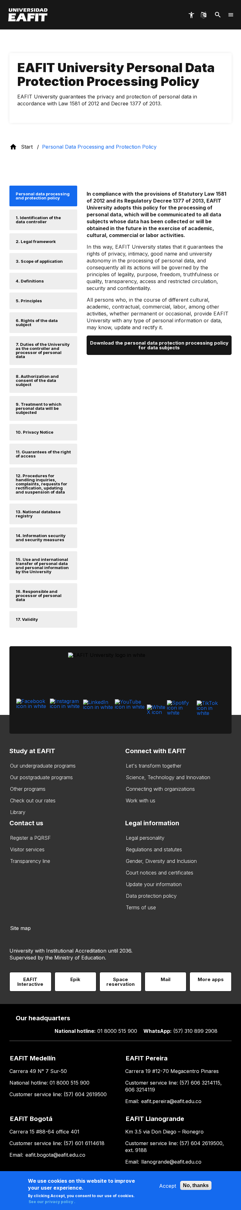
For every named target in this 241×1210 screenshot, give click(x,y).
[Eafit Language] (203, 14)
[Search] (217, 14)
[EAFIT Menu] (231, 14)
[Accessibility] (191, 15)
